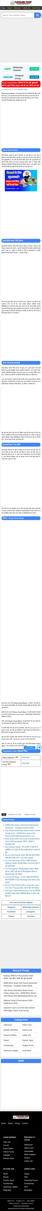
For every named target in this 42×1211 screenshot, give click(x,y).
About (10, 1123)
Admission (17, 8)
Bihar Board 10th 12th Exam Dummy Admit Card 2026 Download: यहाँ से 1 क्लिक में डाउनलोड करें (22, 841)
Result (9, 8)
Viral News (26, 1051)
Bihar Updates (30, 1154)
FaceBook (11, 912)
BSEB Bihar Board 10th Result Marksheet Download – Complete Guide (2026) (20, 984)
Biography (7, 1190)
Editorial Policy (27, 1203)
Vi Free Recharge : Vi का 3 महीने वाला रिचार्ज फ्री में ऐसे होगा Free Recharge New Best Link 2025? (22, 879)
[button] (39, 747)
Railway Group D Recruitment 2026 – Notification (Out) (19, 1001)
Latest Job (26, 8)
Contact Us (20, 1201)
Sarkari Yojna (29, 814)
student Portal (28, 1045)
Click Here (25, 763)
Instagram (30, 912)
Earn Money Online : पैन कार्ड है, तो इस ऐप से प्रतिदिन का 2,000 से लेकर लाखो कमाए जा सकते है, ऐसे (22, 849)
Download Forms (31, 1180)
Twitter (11, 916)
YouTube (30, 916)
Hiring (17, 1123)
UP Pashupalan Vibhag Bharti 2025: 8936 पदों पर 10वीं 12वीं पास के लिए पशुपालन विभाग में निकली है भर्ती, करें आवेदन (21, 871)
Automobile (28, 1151)
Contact (25, 1123)
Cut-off (6, 1145)
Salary (26, 1174)
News (5, 1174)
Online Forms (8, 1152)
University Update (11, 1051)
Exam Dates (8, 1148)
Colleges (6, 1155)
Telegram (11, 907)
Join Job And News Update (21, 902)
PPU (26, 1187)
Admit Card (26, 1025)
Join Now (34, 69)
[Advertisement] (21, 41)
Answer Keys (8, 1158)
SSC (26, 1177)
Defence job (27, 1030)
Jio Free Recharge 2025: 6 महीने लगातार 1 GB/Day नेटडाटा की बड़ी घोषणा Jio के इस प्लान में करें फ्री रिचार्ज (22, 863)
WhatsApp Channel (31, 907)
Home (3, 8)
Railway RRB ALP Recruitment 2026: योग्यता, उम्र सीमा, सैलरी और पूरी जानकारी (18, 977)
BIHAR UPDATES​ (11, 1030)
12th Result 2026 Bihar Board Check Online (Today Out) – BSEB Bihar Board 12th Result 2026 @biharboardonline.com (22, 833)
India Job (7, 1142)
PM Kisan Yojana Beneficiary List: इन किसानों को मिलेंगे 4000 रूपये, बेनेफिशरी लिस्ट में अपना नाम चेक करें (22, 893)
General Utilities (14, 814)
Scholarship (8, 1045)
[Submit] (37, 15)
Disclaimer (31, 1201)
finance (27, 1158)
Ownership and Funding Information (21, 1208)
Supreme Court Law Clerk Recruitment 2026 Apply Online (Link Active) (19, 1009)
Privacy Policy (14, 1203)
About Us (10, 1201)
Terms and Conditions (21, 1206)
